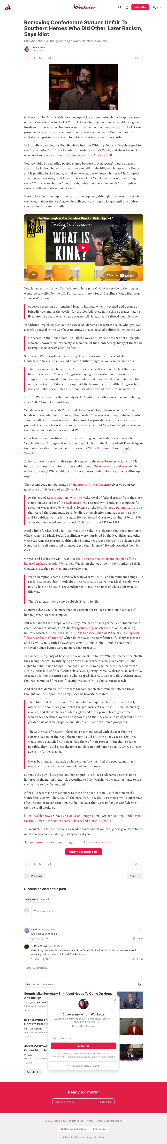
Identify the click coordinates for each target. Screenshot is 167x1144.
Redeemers (73, 502)
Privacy (89, 1120)
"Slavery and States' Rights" (90, 821)
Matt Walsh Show (38, 815)
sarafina (35, 929)
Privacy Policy (108, 1056)
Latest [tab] (36, 984)
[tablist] (38, 899)
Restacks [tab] (45, 899)
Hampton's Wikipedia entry (92, 484)
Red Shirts (104, 507)
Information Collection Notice (82, 1056)
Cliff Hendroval (39, 945)
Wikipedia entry (82, 628)
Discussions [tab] (49, 984)
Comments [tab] (32, 899)
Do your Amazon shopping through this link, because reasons (67, 842)
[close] (114, 1000)
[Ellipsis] (141, 929)
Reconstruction (57, 497)
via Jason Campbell (82, 815)
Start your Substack (75, 1128)
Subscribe (140, 7)
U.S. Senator (83, 522)
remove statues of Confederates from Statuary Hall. (78, 155)
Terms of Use (99, 1053)
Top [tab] (28, 984)
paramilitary (124, 507)
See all (31, 1072)
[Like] (27, 58)
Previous (36, 876)
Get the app (99, 1128)
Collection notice (113, 1120)
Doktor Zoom (39, 47)
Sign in (157, 7)
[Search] (119, 7)
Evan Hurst (44, 1006)
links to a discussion (89, 633)
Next (133, 876)
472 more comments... (36, 967)
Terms (98, 1120)
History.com (61, 821)
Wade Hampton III (101, 448)
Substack (67, 1137)
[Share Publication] (127, 7)
